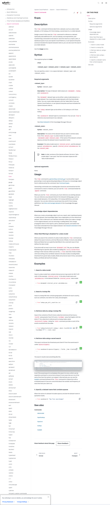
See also (91, 65)
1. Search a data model (97, 45)
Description (91, 18)
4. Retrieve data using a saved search (97, 56)
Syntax (90, 21)
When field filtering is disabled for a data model (97, 38)
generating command (56, 179)
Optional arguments (96, 27)
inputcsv (40, 421)
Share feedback (63, 443)
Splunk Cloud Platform (41, 10)
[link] (74, 12)
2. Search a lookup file (96, 47)
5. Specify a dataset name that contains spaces (98, 61)
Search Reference (61, 10)
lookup (39, 426)
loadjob (36, 379)
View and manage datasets (52, 203)
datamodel (40, 413)
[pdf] (81, 12)
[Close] (48, 497)
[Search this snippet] (81, 282)
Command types (64, 183)
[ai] (77, 12)
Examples (91, 42)
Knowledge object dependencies (95, 33)
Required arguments (96, 24)
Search (52, 10)
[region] (25, 500)
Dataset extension (71, 226)
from (88, 16)
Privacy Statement (7, 501)
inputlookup (41, 417)
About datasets (45, 122)
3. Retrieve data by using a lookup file (98, 51)
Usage (90, 29)
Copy (77, 283)
